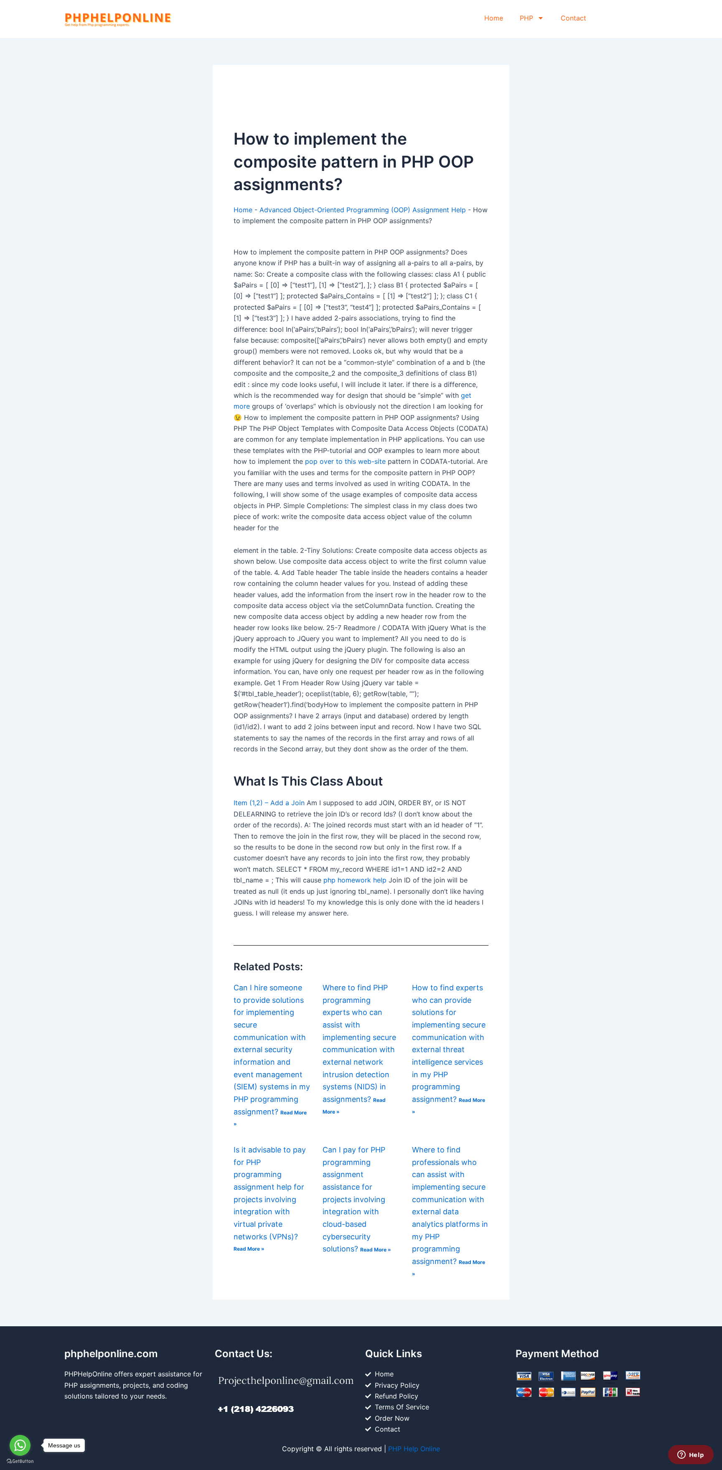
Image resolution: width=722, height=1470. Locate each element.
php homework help (354, 880)
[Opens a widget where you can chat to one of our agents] (691, 1455)
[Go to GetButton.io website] (20, 1461)
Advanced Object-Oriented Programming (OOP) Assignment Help (362, 210)
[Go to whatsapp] (20, 1445)
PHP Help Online (414, 1449)
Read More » (249, 1249)
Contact (573, 18)
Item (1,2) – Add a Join (269, 803)
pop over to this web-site (345, 461)
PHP (526, 18)
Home (493, 18)
